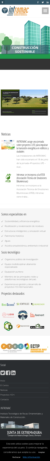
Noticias (4, 390)
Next (45, 102)
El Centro (4, 385)
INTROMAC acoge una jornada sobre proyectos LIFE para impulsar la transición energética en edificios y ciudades (33, 146)
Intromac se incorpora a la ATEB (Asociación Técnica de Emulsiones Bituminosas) (32, 178)
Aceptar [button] (41, 452)
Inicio (2, 380)
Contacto (4, 399)
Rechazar (16, 457)
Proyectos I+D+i (7, 394)
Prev (5, 102)
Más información (31, 457)
